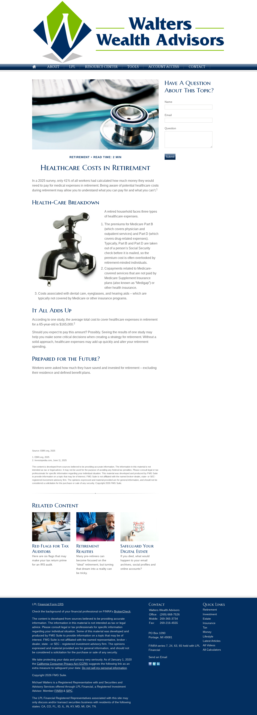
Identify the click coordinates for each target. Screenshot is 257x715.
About (53, 67)
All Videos (209, 645)
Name (168, 101)
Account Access (163, 67)
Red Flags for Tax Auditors (50, 548)
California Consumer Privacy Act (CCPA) (62, 663)
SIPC (69, 690)
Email (168, 115)
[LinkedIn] (158, 664)
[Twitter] (154, 664)
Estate (207, 618)
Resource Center (101, 67)
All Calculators (212, 649)
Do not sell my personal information (104, 668)
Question (170, 128)
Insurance (209, 623)
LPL (72, 67)
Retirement (210, 609)
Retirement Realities (87, 548)
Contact (197, 67)
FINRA (58, 690)
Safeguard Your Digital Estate (137, 548)
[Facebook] (150, 664)
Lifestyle (208, 636)
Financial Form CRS (50, 604)
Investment (210, 614)
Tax (205, 627)
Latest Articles (211, 640)
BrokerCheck (122, 611)
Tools (133, 67)
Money (207, 631)
